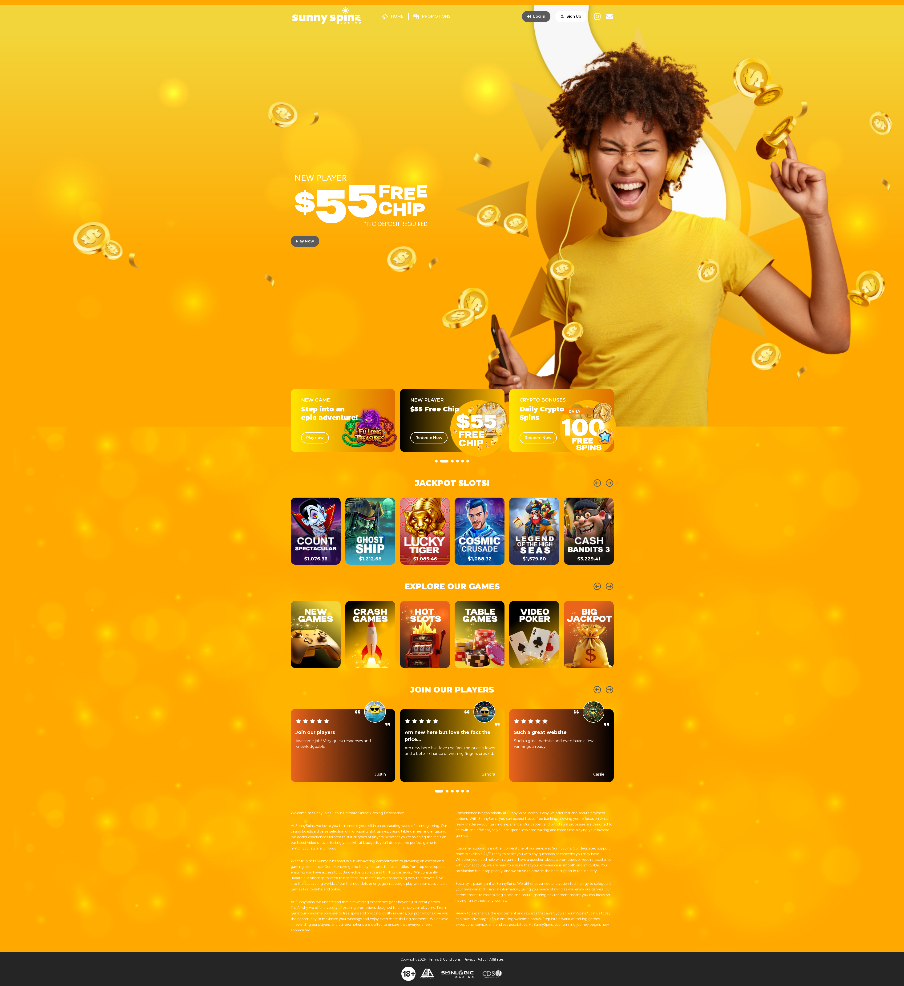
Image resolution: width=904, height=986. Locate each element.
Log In (539, 16)
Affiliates (496, 959)
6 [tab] (467, 474)
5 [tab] (462, 474)
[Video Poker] (534, 634)
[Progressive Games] (588, 634)
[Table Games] (479, 634)
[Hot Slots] (425, 634)
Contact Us (609, 16)
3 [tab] (449, 474)
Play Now (305, 241)
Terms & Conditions (444, 959)
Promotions (436, 16)
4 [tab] (457, 474)
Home (397, 16)
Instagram (597, 16)
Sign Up (573, 16)
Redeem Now (319, 437)
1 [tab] (436, 474)
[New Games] (315, 634)
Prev (597, 483)
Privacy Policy (475, 959)
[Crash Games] (370, 634)
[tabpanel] (343, 420)
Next (609, 483)
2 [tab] (441, 474)
